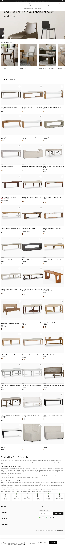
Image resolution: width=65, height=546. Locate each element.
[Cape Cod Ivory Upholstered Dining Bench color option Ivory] (23, 389)
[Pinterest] (50, 517)
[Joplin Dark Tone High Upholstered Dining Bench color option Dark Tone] (22, 327)
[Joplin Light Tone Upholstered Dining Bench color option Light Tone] (2, 358)
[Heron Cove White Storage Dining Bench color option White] (24, 419)
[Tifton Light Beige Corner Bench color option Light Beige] (22, 449)
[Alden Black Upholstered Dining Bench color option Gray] (3, 449)
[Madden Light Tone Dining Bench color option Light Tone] (43, 140)
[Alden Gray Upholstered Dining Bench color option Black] (1, 111)
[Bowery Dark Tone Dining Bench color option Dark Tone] (1, 202)
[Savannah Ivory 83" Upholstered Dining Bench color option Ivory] (2, 293)
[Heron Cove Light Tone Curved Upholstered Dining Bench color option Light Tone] (1, 420)
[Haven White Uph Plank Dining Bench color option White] (22, 140)
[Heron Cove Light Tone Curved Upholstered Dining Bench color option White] (2, 420)
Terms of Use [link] (53, 530)
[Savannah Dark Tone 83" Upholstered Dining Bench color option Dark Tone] (22, 294)
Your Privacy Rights (43, 542)
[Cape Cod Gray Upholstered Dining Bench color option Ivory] (3, 389)
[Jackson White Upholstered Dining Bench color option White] (43, 419)
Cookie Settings (60, 530)
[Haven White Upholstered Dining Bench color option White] (43, 111)
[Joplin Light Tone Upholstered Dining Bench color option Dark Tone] (1, 358)
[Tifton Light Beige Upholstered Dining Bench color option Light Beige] (43, 449)
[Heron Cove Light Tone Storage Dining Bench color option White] (45, 389)
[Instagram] (39, 517)
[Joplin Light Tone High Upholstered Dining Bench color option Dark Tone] (43, 327)
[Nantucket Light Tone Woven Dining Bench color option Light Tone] (1, 232)
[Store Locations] (16, 5)
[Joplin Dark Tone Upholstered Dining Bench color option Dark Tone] (22, 201)
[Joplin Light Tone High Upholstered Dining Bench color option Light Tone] (45, 327)
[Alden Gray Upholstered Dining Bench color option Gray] (2, 111)
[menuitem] (5, 5)
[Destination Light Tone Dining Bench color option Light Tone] (1, 263)
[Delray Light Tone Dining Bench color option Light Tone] (1, 140)
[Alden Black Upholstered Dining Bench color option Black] (1, 449)
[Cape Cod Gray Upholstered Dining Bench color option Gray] (1, 389)
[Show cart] (59, 5)
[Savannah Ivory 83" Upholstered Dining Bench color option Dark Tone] (1, 293)
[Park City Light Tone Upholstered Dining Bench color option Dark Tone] (22, 359)
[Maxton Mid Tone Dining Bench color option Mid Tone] (22, 234)
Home (2, 42)
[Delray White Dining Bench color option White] (2, 170)
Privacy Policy (22, 544)
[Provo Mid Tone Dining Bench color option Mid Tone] (43, 358)
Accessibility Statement (40, 530)
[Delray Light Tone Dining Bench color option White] (3, 140)
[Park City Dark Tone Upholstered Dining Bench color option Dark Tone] (43, 202)
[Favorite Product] (19, 86)
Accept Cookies (53, 542)
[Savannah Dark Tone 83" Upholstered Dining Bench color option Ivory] (24, 294)
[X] (46, 517)
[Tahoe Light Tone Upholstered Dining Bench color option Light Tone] (43, 263)
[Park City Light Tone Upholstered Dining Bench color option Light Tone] (24, 359)
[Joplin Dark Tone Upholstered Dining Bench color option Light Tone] (23, 201)
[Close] (63, 542)
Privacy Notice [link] (47, 530)
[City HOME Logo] (32, 4)
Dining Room (6, 42)
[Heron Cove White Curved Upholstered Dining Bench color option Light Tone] (43, 171)
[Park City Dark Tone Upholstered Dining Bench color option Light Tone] (45, 202)
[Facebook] (43, 517)
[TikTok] (53, 517)
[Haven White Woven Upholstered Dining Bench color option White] (43, 233)
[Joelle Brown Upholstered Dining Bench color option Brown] (1, 329)
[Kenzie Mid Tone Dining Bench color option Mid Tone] (43, 296)
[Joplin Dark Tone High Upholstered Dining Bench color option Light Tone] (23, 327)
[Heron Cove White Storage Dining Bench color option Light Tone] (22, 419)
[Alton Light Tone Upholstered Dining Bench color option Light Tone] (22, 111)
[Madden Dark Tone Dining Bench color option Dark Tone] (22, 263)
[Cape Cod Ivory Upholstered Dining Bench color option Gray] (22, 389)
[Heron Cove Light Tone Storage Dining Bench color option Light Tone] (43, 389)
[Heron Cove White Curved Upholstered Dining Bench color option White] (45, 171)
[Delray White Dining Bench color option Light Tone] (1, 170)
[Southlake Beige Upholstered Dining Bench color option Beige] (22, 170)
